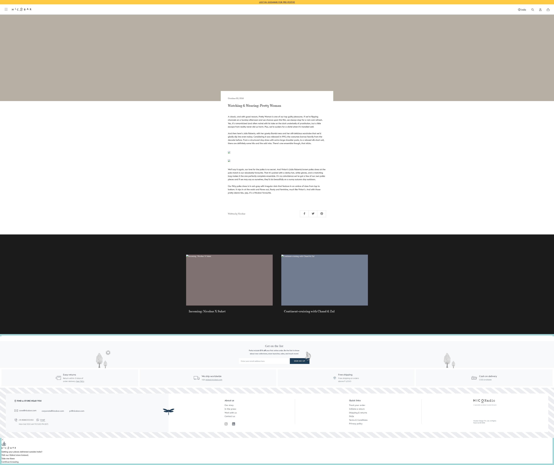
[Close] (2, 439)
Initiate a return (357, 409)
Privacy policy (355, 423)
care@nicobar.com (27, 410)
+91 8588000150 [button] (26, 420)
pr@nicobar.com (76, 411)
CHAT (42, 420)
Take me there (8, 458)
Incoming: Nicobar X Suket (207, 311)
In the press (230, 409)
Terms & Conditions (358, 420)
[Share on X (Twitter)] (313, 214)
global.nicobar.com (213, 380)
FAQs (351, 416)
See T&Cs (80, 381)
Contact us (230, 416)
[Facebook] (233, 423)
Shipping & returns (358, 413)
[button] (540, 10)
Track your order (357, 405)
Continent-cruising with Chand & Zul (309, 311)
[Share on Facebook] (304, 214)
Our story (229, 405)
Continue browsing (10, 462)
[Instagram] (226, 423)
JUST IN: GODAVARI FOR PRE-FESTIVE (277, 2)
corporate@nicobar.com (53, 411)
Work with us (231, 413)
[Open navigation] (6, 9)
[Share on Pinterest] (321, 214)
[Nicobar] (21, 9)
